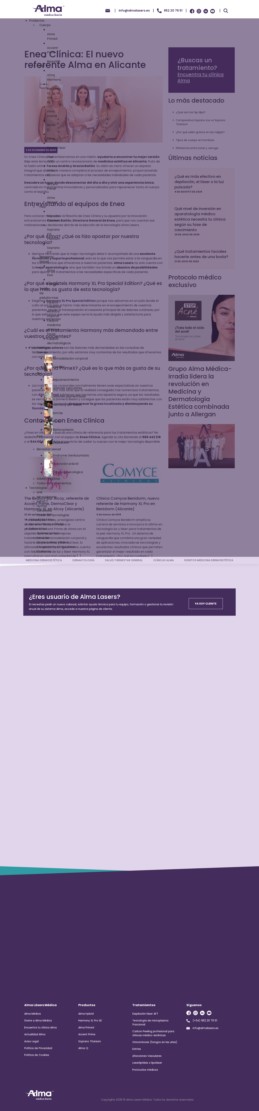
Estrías (136, 1049)
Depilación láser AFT (145, 1014)
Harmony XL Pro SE (90, 1020)
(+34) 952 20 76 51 (205, 1020)
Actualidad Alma (34, 1034)
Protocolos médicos (145, 1070)
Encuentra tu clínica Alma (40, 1027)
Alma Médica (32, 1014)
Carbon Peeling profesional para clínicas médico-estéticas (153, 1033)
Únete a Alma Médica (38, 1020)
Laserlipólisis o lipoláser (147, 1063)
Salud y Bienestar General (124, 560)
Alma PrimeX (86, 1027)
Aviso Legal (31, 1041)
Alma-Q (83, 1048)
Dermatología (83, 560)
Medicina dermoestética (44, 560)
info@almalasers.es (205, 1028)
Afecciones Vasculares (147, 1056)
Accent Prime (86, 1034)
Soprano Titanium (89, 1041)
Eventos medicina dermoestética (208, 560)
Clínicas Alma (163, 560)
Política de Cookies (36, 1055)
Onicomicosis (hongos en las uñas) (154, 1042)
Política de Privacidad (38, 1048)
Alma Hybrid (86, 1014)
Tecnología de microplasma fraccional (150, 1022)
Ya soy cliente (206, 603)
